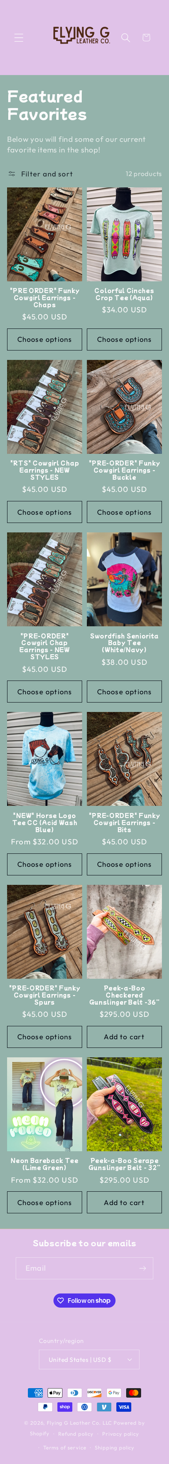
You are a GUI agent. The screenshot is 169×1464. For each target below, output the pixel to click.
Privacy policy (120, 1434)
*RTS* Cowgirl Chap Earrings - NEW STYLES (44, 470)
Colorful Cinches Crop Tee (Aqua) (124, 294)
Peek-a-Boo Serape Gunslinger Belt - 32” (124, 1164)
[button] (19, 37)
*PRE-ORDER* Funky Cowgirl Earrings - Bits (124, 822)
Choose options (44, 339)
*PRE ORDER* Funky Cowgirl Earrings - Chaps (45, 297)
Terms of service (64, 1447)
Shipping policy (114, 1447)
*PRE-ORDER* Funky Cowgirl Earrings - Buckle (124, 470)
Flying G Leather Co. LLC (79, 1423)
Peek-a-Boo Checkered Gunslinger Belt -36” (124, 995)
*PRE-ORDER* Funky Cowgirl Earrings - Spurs (45, 995)
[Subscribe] (142, 1268)
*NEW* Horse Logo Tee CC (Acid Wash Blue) (44, 822)
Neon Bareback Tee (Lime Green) (45, 1164)
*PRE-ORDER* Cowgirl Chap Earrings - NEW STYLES (44, 647)
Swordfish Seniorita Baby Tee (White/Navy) (124, 643)
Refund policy (76, 1434)
